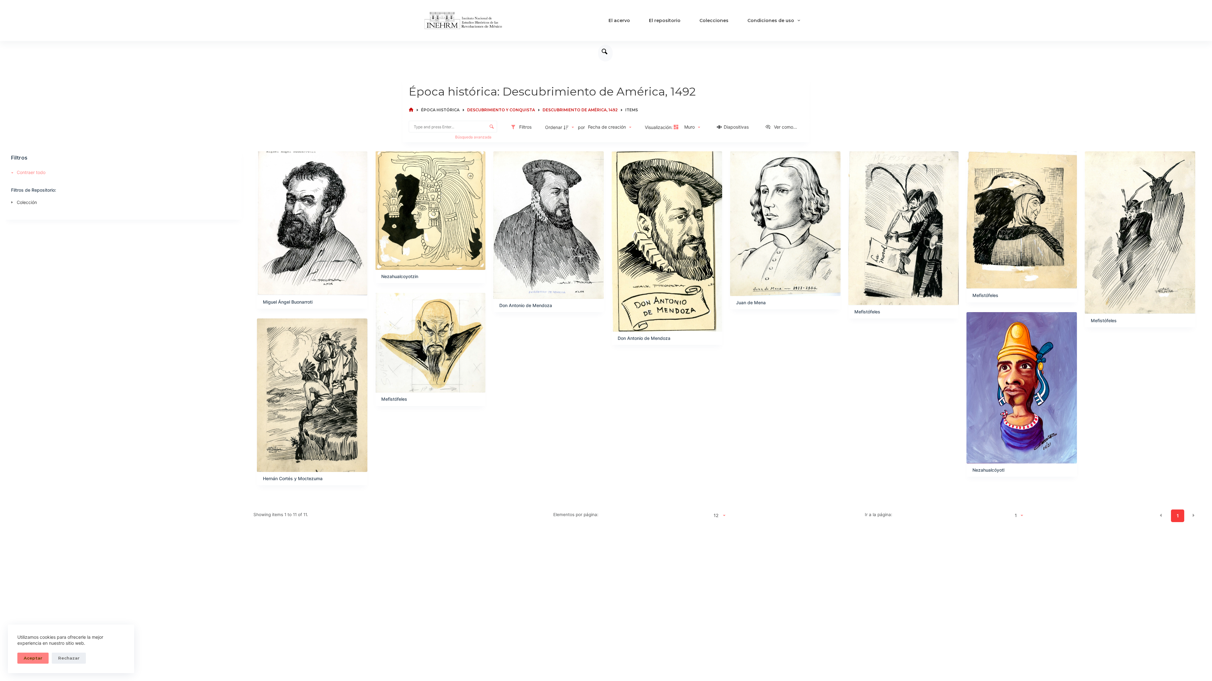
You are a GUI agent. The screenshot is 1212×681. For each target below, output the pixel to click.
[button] (1160, 515)
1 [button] (1178, 515)
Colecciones (713, 20)
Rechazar (69, 658)
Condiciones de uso (770, 20)
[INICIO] (411, 110)
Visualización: (659, 127)
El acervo (619, 20)
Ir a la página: (878, 514)
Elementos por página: (575, 514)
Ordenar (553, 127)
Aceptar (33, 658)
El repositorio (664, 20)
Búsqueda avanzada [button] (473, 137)
